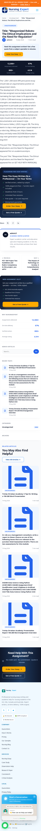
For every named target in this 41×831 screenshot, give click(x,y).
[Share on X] (8, 223)
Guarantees (6, 729)
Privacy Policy (6, 792)
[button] (5, 825)
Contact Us (5, 748)
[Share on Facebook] (13, 223)
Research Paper (7, 770)
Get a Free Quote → (14, 212)
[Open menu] (37, 10)
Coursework (6, 774)
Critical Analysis (7, 778)
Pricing (4, 737)
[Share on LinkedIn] (18, 223)
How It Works (6, 733)
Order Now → (25, 4)
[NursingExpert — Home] (16, 10)
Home (4, 18)
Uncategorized (14, 18)
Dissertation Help (8, 766)
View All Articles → (13, 459)
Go (36, 351)
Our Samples (6, 741)
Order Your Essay (12, 54)
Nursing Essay (6, 759)
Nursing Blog (6, 745)
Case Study (5, 762)
